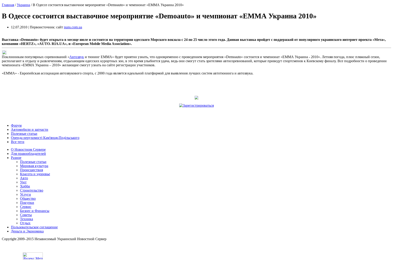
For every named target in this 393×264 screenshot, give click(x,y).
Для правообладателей (28, 153)
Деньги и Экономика (27, 231)
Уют (23, 182)
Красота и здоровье (35, 174)
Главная (8, 5)
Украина (23, 5)
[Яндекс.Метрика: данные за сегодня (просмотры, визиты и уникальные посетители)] (33, 255)
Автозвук (76, 57)
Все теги (17, 142)
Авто (24, 178)
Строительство (31, 190)
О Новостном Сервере (28, 149)
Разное (16, 158)
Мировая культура (34, 166)
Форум (16, 125)
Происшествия (31, 170)
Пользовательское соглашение (34, 227)
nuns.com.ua (73, 27)
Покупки (27, 203)
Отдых (25, 223)
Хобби (25, 186)
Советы (26, 215)
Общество (28, 198)
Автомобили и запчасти (29, 129)
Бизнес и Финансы (34, 211)
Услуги (25, 194)
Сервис (25, 207)
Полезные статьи (24, 134)
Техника (26, 219)
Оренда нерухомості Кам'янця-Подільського (45, 138)
